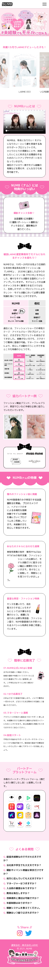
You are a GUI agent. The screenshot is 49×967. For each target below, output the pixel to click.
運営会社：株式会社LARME (24, 945)
